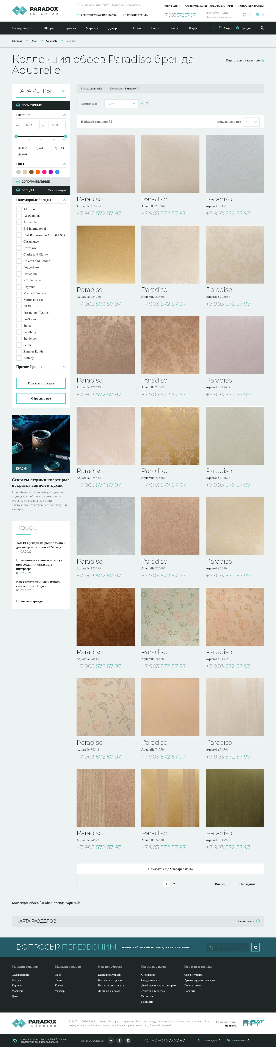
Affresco (29, 209)
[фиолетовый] (50, 172)
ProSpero (30, 319)
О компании (148, 974)
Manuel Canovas (35, 293)
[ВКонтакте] (111, 1040)
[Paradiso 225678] (235, 435)
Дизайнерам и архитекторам (158, 985)
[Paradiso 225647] (235, 345)
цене (111, 104)
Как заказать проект (110, 980)
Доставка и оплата (109, 991)
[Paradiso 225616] (235, 254)
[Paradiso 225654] (106, 435)
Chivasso (30, 248)
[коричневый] (31, 172)
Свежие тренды (137, 15)
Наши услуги (171, 6)
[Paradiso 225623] (106, 345)
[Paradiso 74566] (235, 707)
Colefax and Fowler (37, 261)
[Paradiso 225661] (170, 435)
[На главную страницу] (35, 10)
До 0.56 (22, 148)
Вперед (220, 884)
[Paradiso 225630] (170, 345)
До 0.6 (41, 148)
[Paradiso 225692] (170, 526)
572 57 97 (179, 15)
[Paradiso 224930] (106, 254)
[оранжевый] (38, 172)
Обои (137, 28)
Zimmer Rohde (34, 351)
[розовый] (44, 172)
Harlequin (30, 273)
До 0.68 (22, 154)
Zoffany (29, 358)
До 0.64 (59, 148)
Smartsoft (231, 1025)
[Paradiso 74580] (170, 798)
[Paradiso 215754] (106, 164)
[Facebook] (119, 1040)
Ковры (174, 28)
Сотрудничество (151, 980)
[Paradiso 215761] (170, 164)
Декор (112, 28)
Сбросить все (41, 398)
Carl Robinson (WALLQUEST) (44, 235)
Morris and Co (33, 299)
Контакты (147, 1001)
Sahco (28, 325)
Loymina (29, 286)
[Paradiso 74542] (106, 707)
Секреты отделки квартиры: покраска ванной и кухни (40, 482)
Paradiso (71, 40)
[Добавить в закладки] (132, 214)
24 (247, 122)
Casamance (31, 241)
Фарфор (194, 28)
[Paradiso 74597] (235, 798)
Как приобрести (196, 6)
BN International (35, 228)
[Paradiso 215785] (235, 164)
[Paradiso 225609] (170, 254)
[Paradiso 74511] (106, 617)
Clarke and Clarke (36, 254)
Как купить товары (109, 974)
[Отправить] (255, 947)
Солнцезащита (22, 28)
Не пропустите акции (111, 985)
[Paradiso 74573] (106, 798)
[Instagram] (128, 1040)
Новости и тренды (251, 6)
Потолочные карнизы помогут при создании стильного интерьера (39, 564)
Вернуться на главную (243, 60)
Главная (17, 40)
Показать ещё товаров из (170, 868)
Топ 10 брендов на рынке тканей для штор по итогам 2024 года (41, 544)
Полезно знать (193, 985)
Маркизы (92, 28)
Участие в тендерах (153, 991)
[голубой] (57, 172)
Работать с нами (221, 6)
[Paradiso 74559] (170, 707)
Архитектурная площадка (99, 15)
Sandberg (30, 332)
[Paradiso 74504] (235, 526)
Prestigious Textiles (36, 312)
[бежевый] (25, 172)
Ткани (155, 28)
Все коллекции (57, 190)
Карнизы (70, 28)
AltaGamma (32, 215)
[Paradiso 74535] (235, 617)
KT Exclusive (32, 280)
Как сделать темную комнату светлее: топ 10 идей (38, 583)
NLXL (28, 306)
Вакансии (147, 996)
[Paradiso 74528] (170, 617)
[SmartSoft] (253, 1023)
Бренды (245, 28)
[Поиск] (262, 28)
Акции (227, 28)
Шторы (49, 28)
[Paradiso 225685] (106, 526)
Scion (27, 345)
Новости (189, 991)
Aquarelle (51, 40)
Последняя (247, 884)
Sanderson (31, 338)
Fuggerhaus (31, 267)
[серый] (18, 172)
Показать (41, 383)
